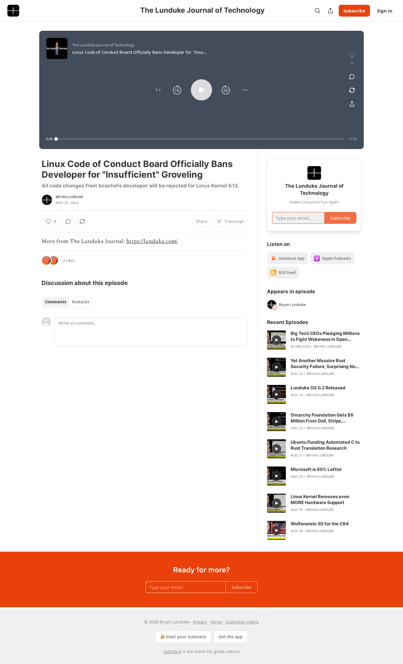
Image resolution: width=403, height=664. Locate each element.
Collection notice (242, 622)
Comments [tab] (55, 302)
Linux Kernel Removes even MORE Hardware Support (320, 499)
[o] (276, 340)
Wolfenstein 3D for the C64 (320, 524)
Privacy (200, 622)
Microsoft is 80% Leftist (316, 469)
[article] (314, 340)
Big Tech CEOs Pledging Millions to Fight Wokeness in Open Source (325, 336)
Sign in (384, 11)
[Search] (317, 11)
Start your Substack (186, 636)
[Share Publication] (330, 11)
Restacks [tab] (80, 302)
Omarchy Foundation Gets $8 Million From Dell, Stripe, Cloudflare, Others (322, 418)
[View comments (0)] (352, 76)
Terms (216, 622)
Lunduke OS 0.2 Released (318, 388)
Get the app (231, 636)
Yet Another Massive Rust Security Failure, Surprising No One (323, 364)
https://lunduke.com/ (152, 241)
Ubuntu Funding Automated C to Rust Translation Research (325, 445)
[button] (158, 89)
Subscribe (354, 11)
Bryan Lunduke (70, 197)
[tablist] (67, 302)
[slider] (200, 139)
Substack (172, 651)
